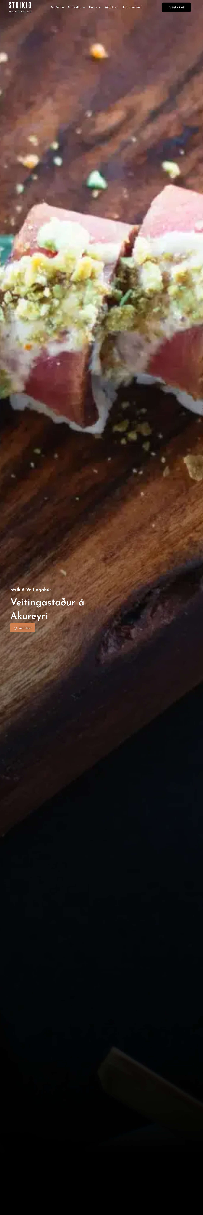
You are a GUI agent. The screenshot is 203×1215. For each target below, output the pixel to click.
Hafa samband (131, 7)
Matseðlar (75, 7)
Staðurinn (57, 7)
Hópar (93, 7)
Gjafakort (111, 7)
